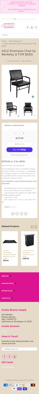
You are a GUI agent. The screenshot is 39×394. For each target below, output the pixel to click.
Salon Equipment (15, 41)
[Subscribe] (34, 349)
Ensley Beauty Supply (17, 380)
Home (4, 41)
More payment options (19, 155)
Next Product (26, 61)
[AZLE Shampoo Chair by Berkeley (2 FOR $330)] (19, 83)
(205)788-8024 (8, 19)
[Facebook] (4, 356)
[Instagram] (9, 356)
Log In (4, 331)
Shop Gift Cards (8, 367)
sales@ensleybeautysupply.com (26, 19)
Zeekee (31, 380)
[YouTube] (14, 356)
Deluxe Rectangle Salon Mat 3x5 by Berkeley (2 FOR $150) (9, 254)
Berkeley (13, 207)
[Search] (36, 35)
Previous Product (14, 61)
